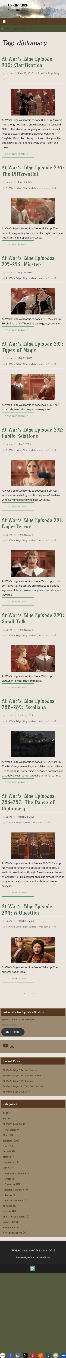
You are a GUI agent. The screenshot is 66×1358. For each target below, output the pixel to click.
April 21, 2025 (25, 619)
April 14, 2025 (25, 703)
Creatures (9, 1168)
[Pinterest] (33, 1355)
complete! (8, 1124)
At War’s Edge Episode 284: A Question (27, 894)
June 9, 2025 (25, 179)
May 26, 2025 (25, 268)
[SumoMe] (63, 1355)
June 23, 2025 (25, 72)
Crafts (7, 1162)
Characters (10, 1113)
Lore (5, 1151)
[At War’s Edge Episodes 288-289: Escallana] (33, 731)
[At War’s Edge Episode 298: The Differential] (33, 208)
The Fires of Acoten (14, 1200)
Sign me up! (12, 1015)
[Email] (55, 1355)
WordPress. (45, 1241)
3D (4, 1097)
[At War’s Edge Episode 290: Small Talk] (33, 647)
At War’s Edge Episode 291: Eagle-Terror (32, 515)
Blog (56, 72)
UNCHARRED (18, 5)
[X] (25, 1355)
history (7, 1140)
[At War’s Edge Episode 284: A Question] (33, 933)
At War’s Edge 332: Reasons (18, 1064)
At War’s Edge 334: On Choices (20, 1054)
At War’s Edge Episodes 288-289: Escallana (28, 692)
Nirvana (32, 1241)
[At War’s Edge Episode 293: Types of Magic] (33, 381)
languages (8, 1146)
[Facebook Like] (17, 1355)
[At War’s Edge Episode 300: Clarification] (33, 101)
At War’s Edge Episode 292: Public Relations (33, 426)
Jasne (9, 72)
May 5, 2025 (24, 437)
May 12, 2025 (25, 353)
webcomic (44, 185)
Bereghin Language (15, 1157)
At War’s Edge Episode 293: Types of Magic (33, 342)
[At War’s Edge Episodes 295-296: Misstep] (33, 296)
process (7, 1195)
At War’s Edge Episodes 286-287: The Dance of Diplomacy (28, 789)
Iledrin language (13, 1184)
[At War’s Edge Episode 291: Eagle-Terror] (33, 554)
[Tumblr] (48, 1355)
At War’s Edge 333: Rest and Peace (22, 1059)
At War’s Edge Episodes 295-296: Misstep (28, 257)
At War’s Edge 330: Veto (16, 1075)
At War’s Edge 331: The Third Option (23, 1070)
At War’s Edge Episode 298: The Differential (33, 169)
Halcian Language (14, 1173)
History (8, 1179)
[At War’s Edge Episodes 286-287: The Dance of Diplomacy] (33, 831)
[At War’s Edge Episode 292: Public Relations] (33, 465)
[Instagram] (32, 1252)
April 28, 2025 (25, 526)
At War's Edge (45, 72)
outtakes (7, 1189)
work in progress (12, 1216)
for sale (7, 1135)
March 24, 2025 (26, 803)
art (4, 1102)
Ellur (5, 1130)
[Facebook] (10, 1355)
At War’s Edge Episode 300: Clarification (27, 61)
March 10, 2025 (26, 905)
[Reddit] (40, 1355)
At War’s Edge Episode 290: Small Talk (33, 608)
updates (33, 185)
